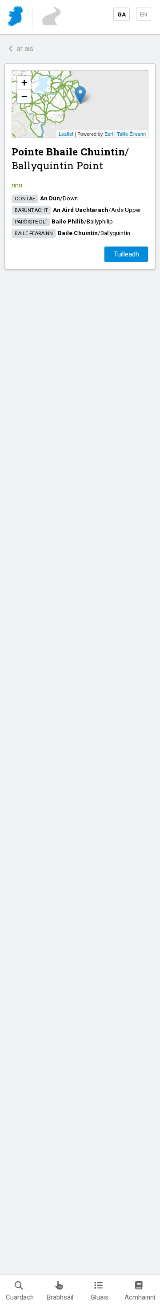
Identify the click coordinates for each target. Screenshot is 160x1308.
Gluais (99, 1297)
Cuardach (20, 1297)
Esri (108, 133)
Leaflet (66, 133)
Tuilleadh (126, 254)
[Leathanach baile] (16, 17)
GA (121, 14)
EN (143, 14)
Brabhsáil (60, 1297)
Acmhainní (139, 1297)
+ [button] (24, 82)
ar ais (23, 49)
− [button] (24, 96)
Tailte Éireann (131, 133)
